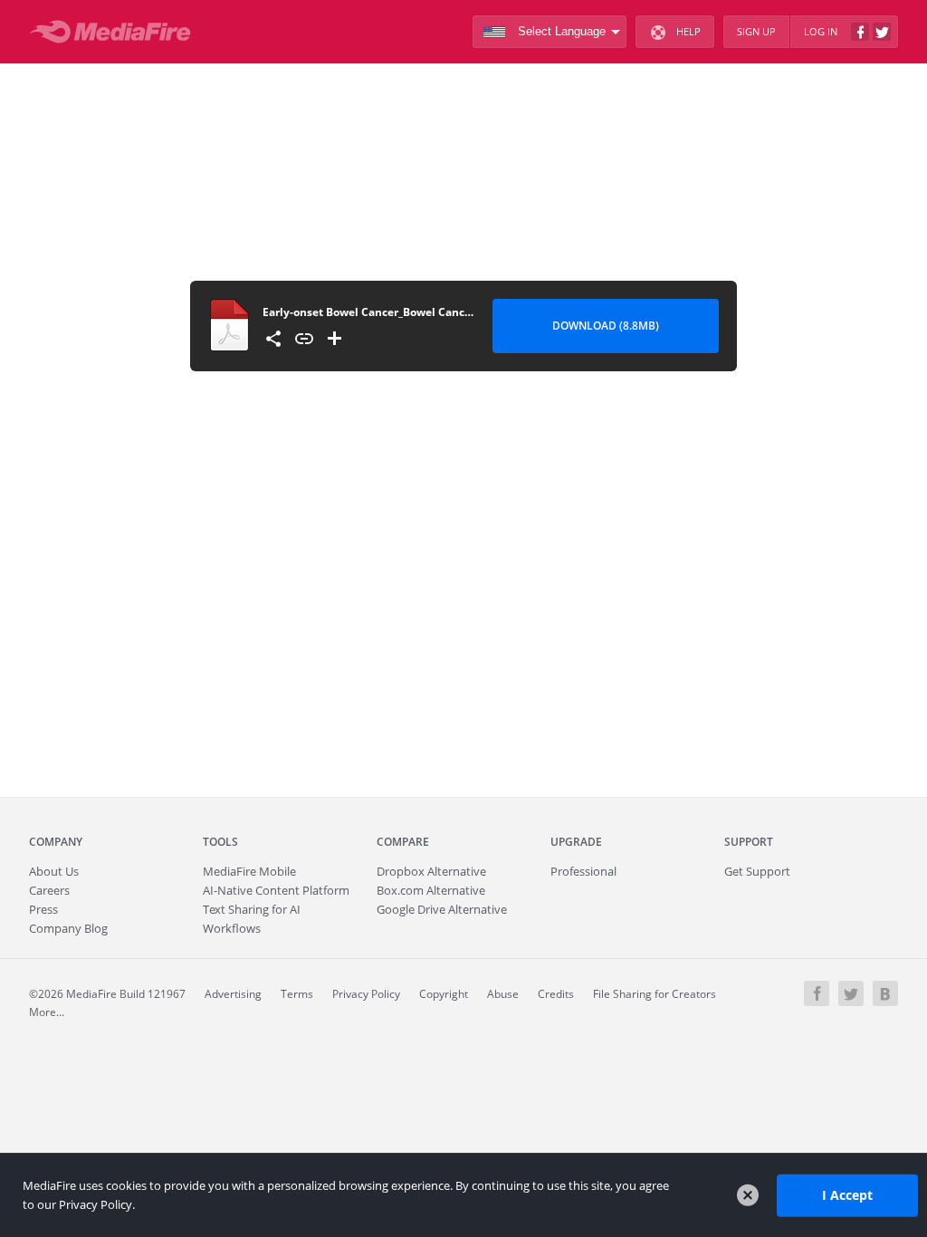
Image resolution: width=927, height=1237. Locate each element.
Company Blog (68, 928)
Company (55, 841)
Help (688, 31)
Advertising (233, 994)
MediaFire (115, 31)
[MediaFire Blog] (885, 993)
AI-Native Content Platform (276, 890)
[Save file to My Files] (335, 339)
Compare (403, 841)
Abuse (503, 994)
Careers (49, 890)
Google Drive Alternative (442, 909)
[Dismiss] (748, 1195)
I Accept (847, 1194)
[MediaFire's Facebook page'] (816, 993)
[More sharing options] (273, 339)
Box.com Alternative (431, 890)
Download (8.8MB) (605, 325)
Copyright (443, 994)
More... (46, 1012)
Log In (820, 31)
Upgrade (576, 841)
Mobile (249, 871)
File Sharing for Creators (654, 994)
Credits (556, 994)
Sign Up (756, 31)
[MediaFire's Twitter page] (851, 993)
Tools (220, 841)
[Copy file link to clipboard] (304, 339)
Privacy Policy (366, 994)
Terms (297, 994)
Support (748, 841)
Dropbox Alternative (431, 871)
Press (43, 909)
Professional (583, 871)
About (54, 871)
